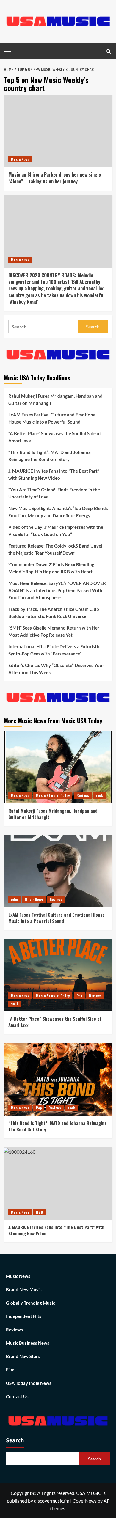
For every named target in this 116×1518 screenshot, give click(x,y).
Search (15, 1440)
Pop (79, 995)
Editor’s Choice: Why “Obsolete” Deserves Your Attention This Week (56, 669)
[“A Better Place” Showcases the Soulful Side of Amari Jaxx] (58, 975)
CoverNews (85, 1500)
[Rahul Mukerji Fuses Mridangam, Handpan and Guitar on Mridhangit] (58, 767)
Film (10, 1369)
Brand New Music (24, 1289)
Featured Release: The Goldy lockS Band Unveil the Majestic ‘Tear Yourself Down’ (56, 549)
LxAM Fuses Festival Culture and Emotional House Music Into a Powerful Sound (52, 418)
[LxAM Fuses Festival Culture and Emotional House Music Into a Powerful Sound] (58, 871)
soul (14, 1003)
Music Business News (27, 1343)
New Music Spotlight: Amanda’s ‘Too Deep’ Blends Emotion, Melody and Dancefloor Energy (58, 512)
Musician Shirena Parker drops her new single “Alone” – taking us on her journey (54, 178)
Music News (20, 159)
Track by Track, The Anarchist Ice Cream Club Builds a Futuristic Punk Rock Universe (53, 612)
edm (14, 899)
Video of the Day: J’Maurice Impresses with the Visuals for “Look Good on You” (55, 530)
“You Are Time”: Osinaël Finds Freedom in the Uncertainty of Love (54, 493)
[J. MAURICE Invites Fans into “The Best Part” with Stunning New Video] (58, 1183)
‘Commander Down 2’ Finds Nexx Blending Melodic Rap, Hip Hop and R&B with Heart (51, 568)
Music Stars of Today (53, 795)
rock (99, 795)
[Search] (108, 51)
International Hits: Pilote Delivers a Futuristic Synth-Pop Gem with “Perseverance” (54, 650)
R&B (39, 1212)
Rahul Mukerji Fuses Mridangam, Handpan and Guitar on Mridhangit (55, 399)
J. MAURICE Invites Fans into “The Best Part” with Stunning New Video (53, 474)
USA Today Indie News (28, 1383)
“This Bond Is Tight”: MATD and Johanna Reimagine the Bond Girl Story (49, 455)
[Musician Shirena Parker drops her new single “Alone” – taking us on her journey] (58, 131)
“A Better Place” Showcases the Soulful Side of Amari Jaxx (54, 437)
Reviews (82, 795)
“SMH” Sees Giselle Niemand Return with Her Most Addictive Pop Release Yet (53, 631)
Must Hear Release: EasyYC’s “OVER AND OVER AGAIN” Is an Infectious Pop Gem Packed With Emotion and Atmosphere (57, 590)
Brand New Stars (23, 1356)
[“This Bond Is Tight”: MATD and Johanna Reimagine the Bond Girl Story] (58, 1079)
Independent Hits (23, 1316)
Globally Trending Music (30, 1302)
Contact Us (17, 1396)
